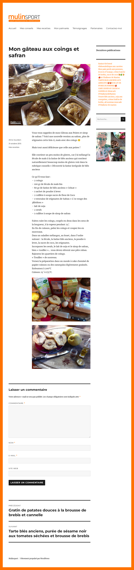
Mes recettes (43, 28)
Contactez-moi (114, 28)
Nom (12, 443)
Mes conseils (26, 28)
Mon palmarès (61, 28)
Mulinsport (13, 558)
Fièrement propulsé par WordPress (34, 558)
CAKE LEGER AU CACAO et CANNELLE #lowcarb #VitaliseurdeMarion (109, 91)
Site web (13, 468)
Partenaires (96, 28)
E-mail (13, 456)
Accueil (12, 28)
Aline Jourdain (15, 140)
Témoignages (80, 28)
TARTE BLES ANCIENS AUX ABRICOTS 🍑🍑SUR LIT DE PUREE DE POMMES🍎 (109, 83)
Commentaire (17, 403)
